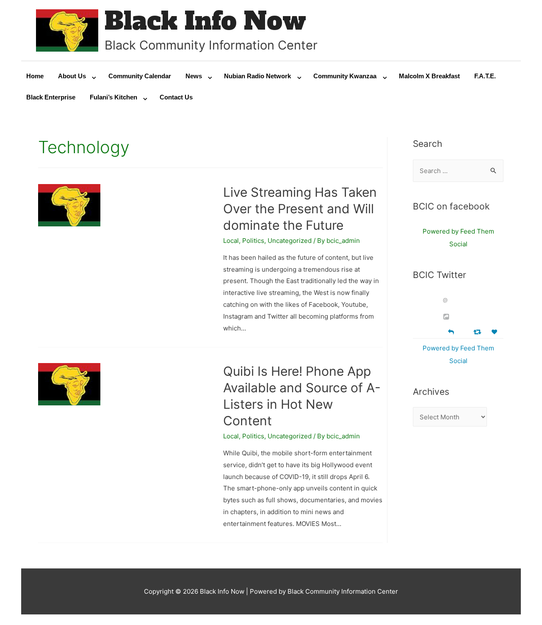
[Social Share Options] (447, 317)
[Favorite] (495, 332)
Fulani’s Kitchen (113, 97)
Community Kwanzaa (344, 76)
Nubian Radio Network (257, 76)
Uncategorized (290, 241)
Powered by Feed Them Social (458, 237)
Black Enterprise (50, 97)
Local (231, 241)
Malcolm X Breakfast (429, 76)
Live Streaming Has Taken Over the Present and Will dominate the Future (300, 208)
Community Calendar (139, 76)
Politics (253, 241)
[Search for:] (458, 171)
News (193, 76)
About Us (72, 76)
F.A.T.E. (485, 76)
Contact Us (176, 97)
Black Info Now (205, 21)
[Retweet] (478, 331)
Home (35, 76)
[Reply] (451, 331)
